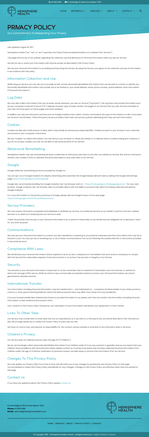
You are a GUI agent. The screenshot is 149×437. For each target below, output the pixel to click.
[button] (140, 11)
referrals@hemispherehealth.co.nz (30, 411)
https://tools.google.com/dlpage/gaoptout (105, 184)
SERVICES (59, 423)
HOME (50, 423)
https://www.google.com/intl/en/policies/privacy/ (30, 198)
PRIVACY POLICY (82, 423)
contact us (65, 383)
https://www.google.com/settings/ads (30, 178)
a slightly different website (104, 434)
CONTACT (97, 423)
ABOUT (69, 423)
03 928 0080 (56, 2)
